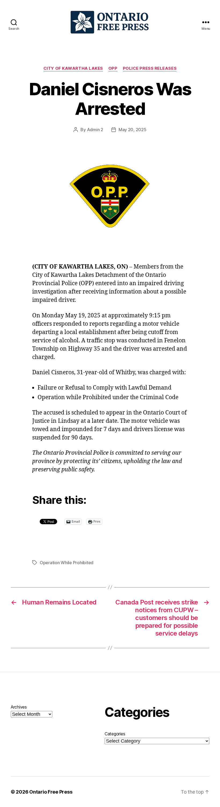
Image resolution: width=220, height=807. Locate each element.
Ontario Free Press (50, 792)
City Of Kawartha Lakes (73, 68)
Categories (115, 733)
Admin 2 (95, 129)
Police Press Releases (150, 68)
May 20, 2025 (132, 129)
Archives (19, 707)
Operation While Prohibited (66, 562)
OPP (113, 68)
